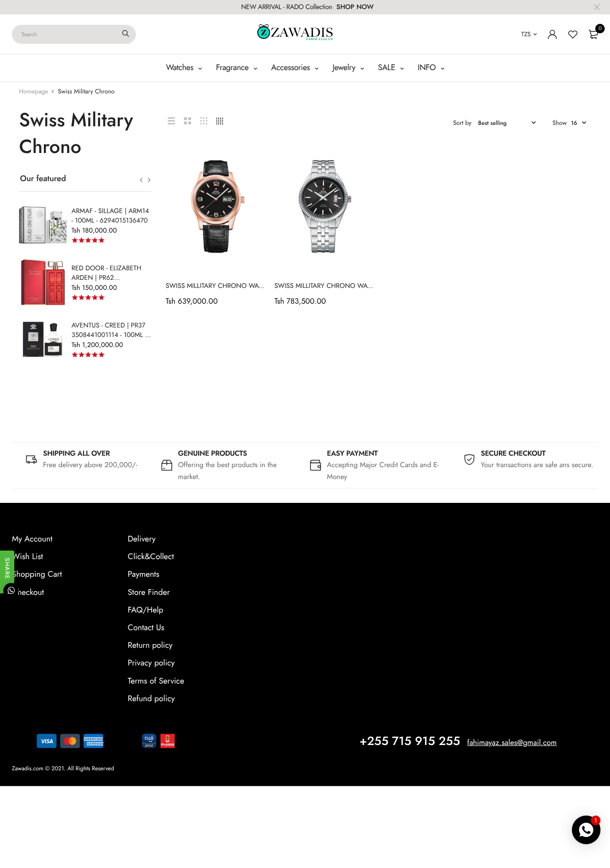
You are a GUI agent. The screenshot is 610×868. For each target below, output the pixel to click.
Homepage (33, 91)
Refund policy (151, 699)
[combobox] (74, 34)
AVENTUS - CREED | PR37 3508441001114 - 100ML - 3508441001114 (108, 335)
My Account (32, 539)
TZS (526, 34)
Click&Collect (151, 556)
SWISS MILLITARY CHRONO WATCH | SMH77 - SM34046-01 (361, 286)
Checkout (28, 592)
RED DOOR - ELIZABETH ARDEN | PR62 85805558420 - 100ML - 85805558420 (106, 283)
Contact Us (146, 627)
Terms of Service (156, 681)
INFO (428, 67)
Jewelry (345, 67)
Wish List (27, 556)
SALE (387, 67)
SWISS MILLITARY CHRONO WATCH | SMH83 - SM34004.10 (253, 286)
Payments (143, 575)
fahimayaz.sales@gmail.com (512, 742)
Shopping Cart (37, 575)
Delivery (141, 539)
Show (559, 122)
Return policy (150, 645)
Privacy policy (151, 663)
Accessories (291, 67)
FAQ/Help (145, 610)
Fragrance (233, 67)
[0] (593, 34)
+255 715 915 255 (409, 741)
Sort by (462, 122)
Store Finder (149, 592)
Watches (180, 67)
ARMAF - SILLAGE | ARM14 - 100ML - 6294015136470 (110, 215)
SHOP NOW (355, 7)
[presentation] (141, 180)
